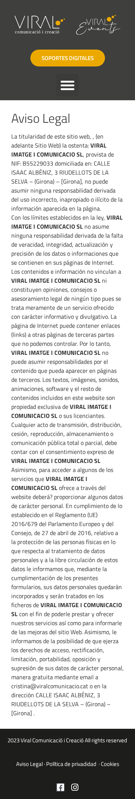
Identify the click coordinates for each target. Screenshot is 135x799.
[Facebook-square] (60, 787)
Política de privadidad (72, 764)
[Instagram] (74, 787)
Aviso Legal (29, 764)
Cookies (110, 764)
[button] (67, 85)
